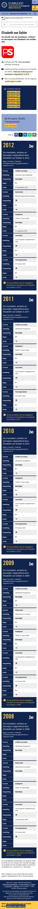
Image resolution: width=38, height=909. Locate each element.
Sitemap (16, 886)
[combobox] (22, 24)
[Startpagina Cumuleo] (2, 18)
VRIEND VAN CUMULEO (16, 906)
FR (34, 2)
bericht (30, 876)
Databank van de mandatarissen (14, 18)
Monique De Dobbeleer (19, 14)
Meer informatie (10, 126)
